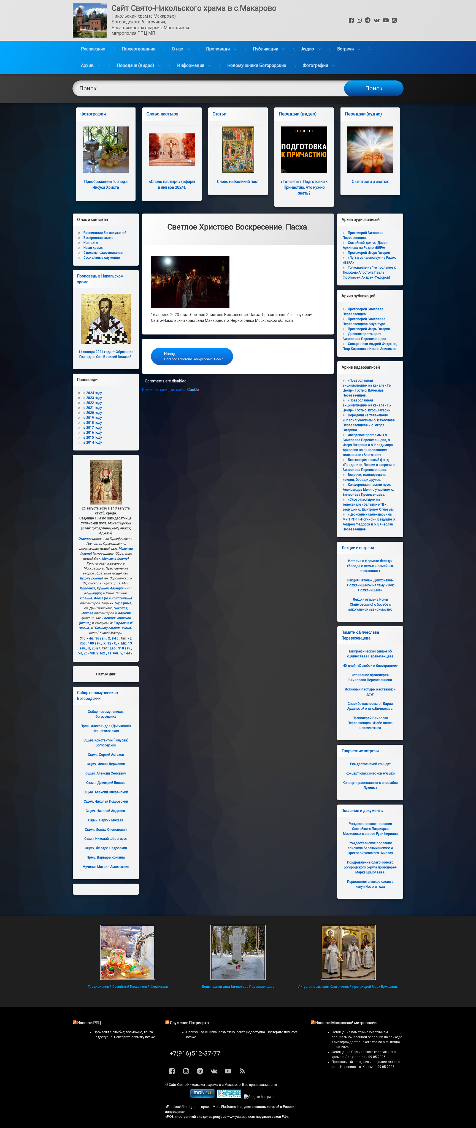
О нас (177, 49)
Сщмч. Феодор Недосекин (106, 848)
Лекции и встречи (358, 548)
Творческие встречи (360, 751)
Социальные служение (101, 258)
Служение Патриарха (189, 1023)
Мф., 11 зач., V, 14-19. (116, 653)
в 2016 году (92, 433)
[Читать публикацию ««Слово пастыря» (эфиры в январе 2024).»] (172, 149)
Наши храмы (93, 248)
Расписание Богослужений (104, 233)
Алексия (124, 613)
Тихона (84, 578)
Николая (120, 608)
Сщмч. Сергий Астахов (106, 755)
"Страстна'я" (123, 623)
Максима (125, 548)
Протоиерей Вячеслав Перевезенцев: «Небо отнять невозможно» (370, 723)
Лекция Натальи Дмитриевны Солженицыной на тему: (370, 585)
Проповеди (218, 49)
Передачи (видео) (135, 65)
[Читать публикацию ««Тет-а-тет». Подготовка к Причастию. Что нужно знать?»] (304, 149)
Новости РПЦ (89, 1023)
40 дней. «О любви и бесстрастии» (370, 666)
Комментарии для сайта (170, 389)
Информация (190, 65)
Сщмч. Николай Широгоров (106, 839)
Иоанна (86, 598)
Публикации (265, 49)
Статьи (219, 114)
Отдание (84, 539)
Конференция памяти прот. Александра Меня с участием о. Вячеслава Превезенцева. (368, 489)
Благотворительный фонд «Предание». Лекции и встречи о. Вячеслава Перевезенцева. (369, 465)
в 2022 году (92, 403)
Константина (121, 598)
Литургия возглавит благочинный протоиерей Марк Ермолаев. (348, 987)
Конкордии (92, 593)
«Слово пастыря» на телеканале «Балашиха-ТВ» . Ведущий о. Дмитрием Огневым (368, 504)
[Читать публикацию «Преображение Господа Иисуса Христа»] (106, 149)
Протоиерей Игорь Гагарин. (369, 329)
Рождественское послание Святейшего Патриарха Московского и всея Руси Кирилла (370, 829)
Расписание (93, 49)
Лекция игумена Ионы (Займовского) (370, 604)
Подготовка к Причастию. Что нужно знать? (304, 187)
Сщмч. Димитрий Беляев (106, 783)
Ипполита (87, 588)
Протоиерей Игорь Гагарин (369, 253)
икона (86, 553)
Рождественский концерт (370, 764)
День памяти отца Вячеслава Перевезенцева (238, 987)
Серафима (123, 603)
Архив (87, 65)
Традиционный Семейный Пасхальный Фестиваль (128, 987)
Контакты (90, 243)
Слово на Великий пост (238, 181)
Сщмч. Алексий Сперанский (105, 792)
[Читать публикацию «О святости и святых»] (370, 149)
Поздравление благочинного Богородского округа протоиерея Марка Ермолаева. (370, 867)
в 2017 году (92, 428)
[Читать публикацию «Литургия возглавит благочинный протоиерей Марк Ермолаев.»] (348, 952)
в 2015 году (92, 437)
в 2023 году (92, 398)
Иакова (87, 613)
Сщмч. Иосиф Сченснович (106, 830)
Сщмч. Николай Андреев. (106, 811)
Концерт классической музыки (370, 773)
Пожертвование (138, 49)
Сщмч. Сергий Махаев (105, 820)
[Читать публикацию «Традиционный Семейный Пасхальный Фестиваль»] (128, 952)
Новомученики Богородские (256, 65)
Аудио (307, 49)
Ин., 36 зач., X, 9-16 (103, 638)
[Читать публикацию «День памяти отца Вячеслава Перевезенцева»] (238, 952)
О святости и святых (370, 181)
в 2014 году (92, 442)
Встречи (345, 49)
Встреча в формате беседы (370, 566)
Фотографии (315, 65)
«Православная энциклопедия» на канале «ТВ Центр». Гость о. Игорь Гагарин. (367, 405)
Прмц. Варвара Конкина (106, 857)
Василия (108, 618)
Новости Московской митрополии (346, 1023)
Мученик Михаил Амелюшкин (106, 867)
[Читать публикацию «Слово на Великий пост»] (238, 149)
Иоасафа (100, 598)
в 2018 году (92, 423)
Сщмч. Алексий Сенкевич (105, 773)
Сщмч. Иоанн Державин (106, 764)
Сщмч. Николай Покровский (106, 801)
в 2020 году (92, 413)
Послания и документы (362, 810)
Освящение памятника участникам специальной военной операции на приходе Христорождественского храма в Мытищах (367, 1037)
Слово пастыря (162, 114)
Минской (124, 618)
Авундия (116, 588)
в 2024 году (92, 393)
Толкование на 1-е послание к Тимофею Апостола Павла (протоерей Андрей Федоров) (369, 272)
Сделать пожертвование (103, 253)
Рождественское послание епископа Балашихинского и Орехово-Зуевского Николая (370, 848)
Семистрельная (107, 628)
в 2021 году (92, 408)
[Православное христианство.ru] (229, 1097)
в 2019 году (92, 418)
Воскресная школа (98, 238)
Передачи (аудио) (363, 114)
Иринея (103, 588)
